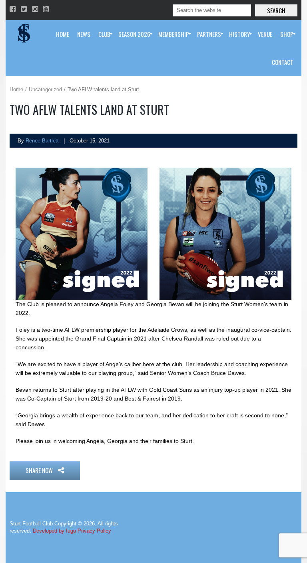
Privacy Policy (94, 531)
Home (16, 89)
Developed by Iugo (54, 531)
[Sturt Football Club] (23, 34)
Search (276, 10)
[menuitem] (62, 34)
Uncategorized (45, 89)
